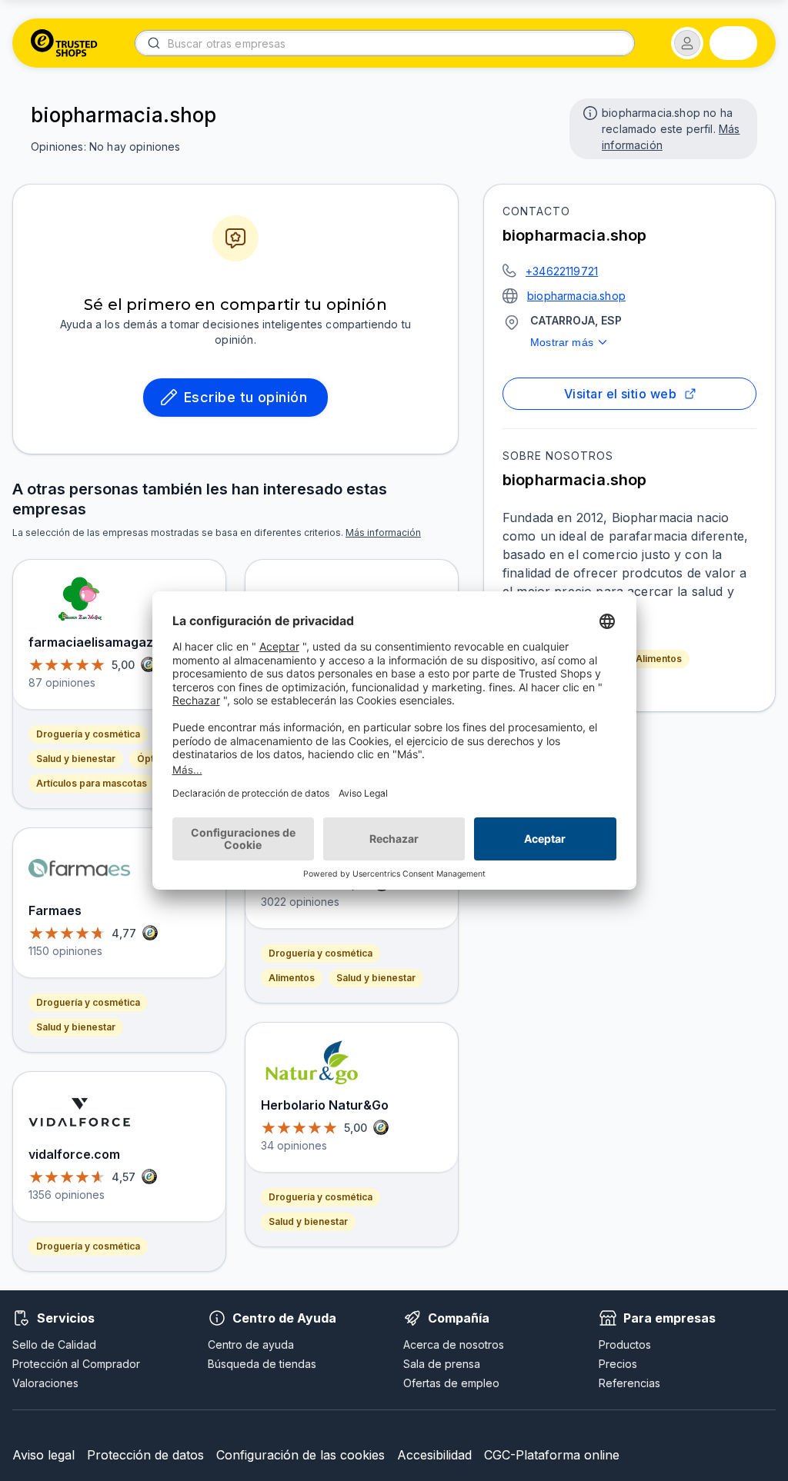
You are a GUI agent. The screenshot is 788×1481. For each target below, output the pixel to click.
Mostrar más (561, 342)
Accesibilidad (434, 1455)
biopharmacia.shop (576, 295)
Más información (383, 532)
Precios (618, 1363)
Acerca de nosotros (453, 1344)
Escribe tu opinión (245, 397)
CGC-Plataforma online (551, 1455)
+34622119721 (562, 271)
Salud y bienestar (75, 758)
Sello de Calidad (54, 1344)
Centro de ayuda (251, 1344)
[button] (687, 43)
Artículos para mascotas (91, 783)
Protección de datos (145, 1455)
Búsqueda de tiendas (262, 1363)
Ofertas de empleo (451, 1382)
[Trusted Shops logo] (64, 43)
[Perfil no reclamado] (589, 111)
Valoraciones (45, 1382)
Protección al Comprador (76, 1363)
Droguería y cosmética (88, 734)
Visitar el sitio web (620, 393)
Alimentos (659, 658)
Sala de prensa (441, 1363)
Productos (625, 1344)
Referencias (629, 1382)
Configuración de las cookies (300, 1455)
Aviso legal (43, 1455)
